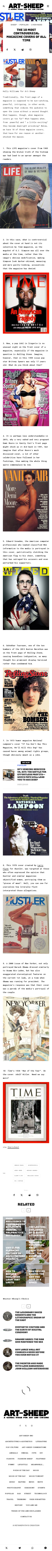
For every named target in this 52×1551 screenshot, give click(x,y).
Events (41, 1488)
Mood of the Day (17, 1476)
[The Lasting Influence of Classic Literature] (37, 1228)
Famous (10, 1459)
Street (27, 1493)
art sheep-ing (26, 1436)
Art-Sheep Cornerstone (34, 1447)
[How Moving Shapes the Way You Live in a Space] (37, 1275)
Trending (21, 1499)
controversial (33, 1165)
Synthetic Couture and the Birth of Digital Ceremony (30, 1330)
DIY (41, 1453)
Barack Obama (19, 1165)
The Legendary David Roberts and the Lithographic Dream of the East (30, 1316)
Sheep (14, 25)
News (31, 1482)
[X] (26, 1426)
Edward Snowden (32, 1170)
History (19, 1505)
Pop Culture (12, 1447)
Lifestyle (23, 1464)
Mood (36, 1470)
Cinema (24, 1453)
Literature (41, 1441)
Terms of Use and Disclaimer (26, 1511)
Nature (22, 1482)
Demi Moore (18, 1170)
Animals (13, 1453)
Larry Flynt (19, 1175)
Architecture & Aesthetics (18, 1441)
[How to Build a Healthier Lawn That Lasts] (14, 1275)
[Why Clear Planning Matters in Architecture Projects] (14, 1251)
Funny (11, 1464)
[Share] (7, 50)
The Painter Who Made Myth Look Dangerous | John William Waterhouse (32, 1366)
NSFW (40, 1482)
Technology (40, 1493)
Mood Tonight (36, 1476)
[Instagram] (32, 1426)
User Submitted (37, 1499)
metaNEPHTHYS (22, 1525)
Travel (10, 1499)
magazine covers (33, 1175)
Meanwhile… (37, 1464)
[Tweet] (15, 50)
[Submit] (23, 50)
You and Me (31, 1505)
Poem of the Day (21, 1470)
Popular (24, 25)
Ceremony (29, 1488)
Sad (19, 1493)
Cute (34, 1453)
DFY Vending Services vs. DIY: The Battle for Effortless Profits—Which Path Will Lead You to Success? (31, 774)
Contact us (26, 1516)
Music (12, 1482)
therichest (13, 1147)
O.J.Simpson (19, 1181)
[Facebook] (20, 1426)
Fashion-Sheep (25, 1459)
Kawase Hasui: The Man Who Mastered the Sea (29, 1340)
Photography (14, 1488)
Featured (40, 1459)
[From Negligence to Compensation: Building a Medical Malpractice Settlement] (14, 1228)
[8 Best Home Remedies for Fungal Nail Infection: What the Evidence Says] (37, 1251)
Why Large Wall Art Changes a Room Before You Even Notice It (29, 1352)
